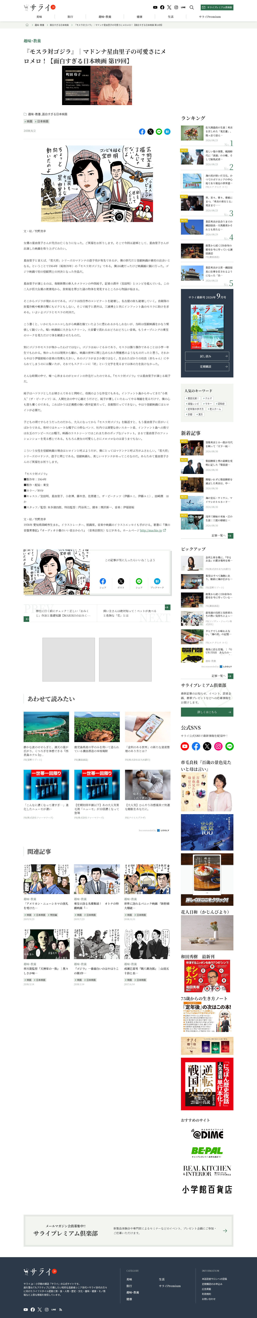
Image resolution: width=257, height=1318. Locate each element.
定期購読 (205, 367)
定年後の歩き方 (196, 408)
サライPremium (170, 1286)
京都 (190, 414)
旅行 (70, 17)
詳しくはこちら (207, 712)
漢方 (200, 414)
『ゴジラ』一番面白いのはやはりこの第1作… (96, 971)
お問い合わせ (209, 1299)
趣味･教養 (105, 17)
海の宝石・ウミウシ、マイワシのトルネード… (219, 499)
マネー (208, 403)
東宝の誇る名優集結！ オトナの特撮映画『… (96, 906)
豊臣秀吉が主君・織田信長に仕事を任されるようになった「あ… (219, 271)
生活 (170, 17)
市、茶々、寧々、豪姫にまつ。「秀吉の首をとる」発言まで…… (219, 201)
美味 (39, 17)
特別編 (53, 914)
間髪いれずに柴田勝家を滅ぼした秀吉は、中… (219, 481)
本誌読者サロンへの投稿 (214, 1278)
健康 (139, 17)
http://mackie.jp (151, 530)
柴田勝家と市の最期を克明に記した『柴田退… (219, 462)
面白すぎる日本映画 (59, 24)
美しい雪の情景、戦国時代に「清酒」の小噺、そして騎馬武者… (219, 155)
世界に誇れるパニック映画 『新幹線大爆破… (146, 906)
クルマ (208, 398)
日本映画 (42, 121)
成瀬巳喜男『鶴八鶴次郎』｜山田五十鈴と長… (146, 971)
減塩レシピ (193, 403)
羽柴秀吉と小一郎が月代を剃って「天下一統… (219, 444)
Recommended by (148, 830)
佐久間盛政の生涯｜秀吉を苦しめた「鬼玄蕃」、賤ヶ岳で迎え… (219, 131)
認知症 (221, 403)
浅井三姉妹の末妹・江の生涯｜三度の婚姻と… (219, 518)
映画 (29, 121)
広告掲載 (206, 1289)
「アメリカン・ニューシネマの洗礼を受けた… (46, 906)
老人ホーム (215, 408)
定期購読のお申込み (212, 1283)
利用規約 (206, 1293)
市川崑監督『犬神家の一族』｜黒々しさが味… (46, 971)
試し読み (205, 356)
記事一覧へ (219, 535)
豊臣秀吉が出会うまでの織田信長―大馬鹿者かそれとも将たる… (219, 225)
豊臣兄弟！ (193, 398)
